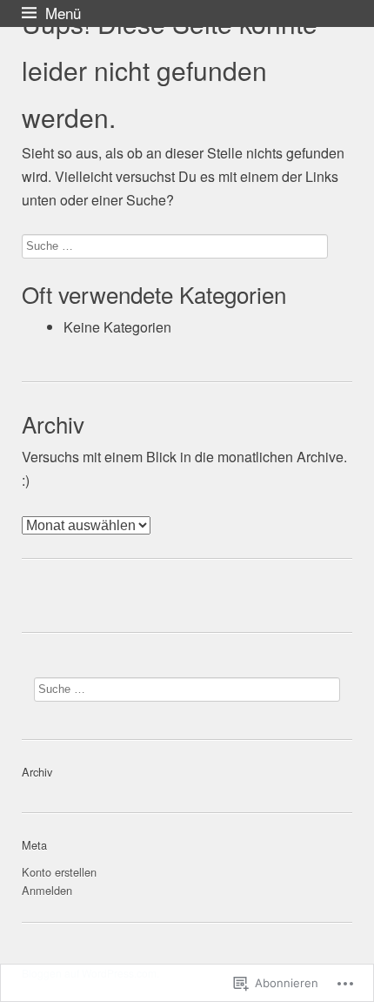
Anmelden (47, 890)
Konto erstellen (59, 872)
